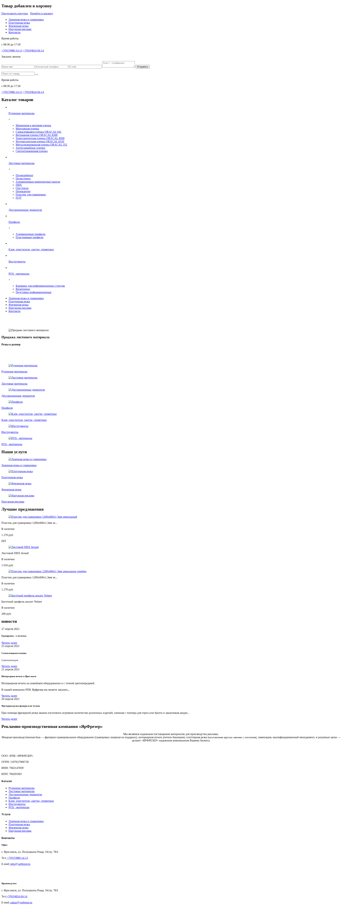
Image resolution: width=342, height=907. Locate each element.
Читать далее (9, 642)
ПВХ (19, 184)
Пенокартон (23, 191)
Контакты (14, 32)
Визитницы (23, 289)
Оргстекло (22, 188)
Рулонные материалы (22, 788)
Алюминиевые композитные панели (38, 181)
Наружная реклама (20, 29)
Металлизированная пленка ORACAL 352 (41, 144)
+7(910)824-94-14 (33, 50)
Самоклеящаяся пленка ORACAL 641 (38, 131)
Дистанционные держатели (25, 794)
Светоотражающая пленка (32, 151)
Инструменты (17, 804)
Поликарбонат (24, 175)
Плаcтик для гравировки (31, 194)
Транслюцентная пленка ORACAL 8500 (40, 138)
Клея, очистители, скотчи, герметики (31, 800)
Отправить (142, 66)
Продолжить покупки (14, 13)
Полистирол (23, 178)
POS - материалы (19, 807)
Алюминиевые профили (30, 234)
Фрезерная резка (18, 25)
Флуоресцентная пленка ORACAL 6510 (40, 141)
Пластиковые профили (29, 237)
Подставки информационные (33, 292)
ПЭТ (19, 197)
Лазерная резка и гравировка (26, 19)
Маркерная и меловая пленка (33, 125)
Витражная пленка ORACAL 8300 (37, 135)
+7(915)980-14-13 (11, 50)
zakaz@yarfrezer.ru (21, 902)
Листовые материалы (22, 791)
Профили (14, 797)
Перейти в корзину (41, 13)
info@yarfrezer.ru (20, 863)
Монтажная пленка (27, 128)
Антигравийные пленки (30, 147)
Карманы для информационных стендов (40, 285)
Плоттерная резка (19, 22)
